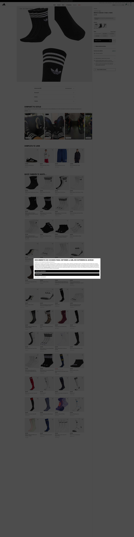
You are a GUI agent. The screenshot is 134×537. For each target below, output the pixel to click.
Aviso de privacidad (47, 267)
